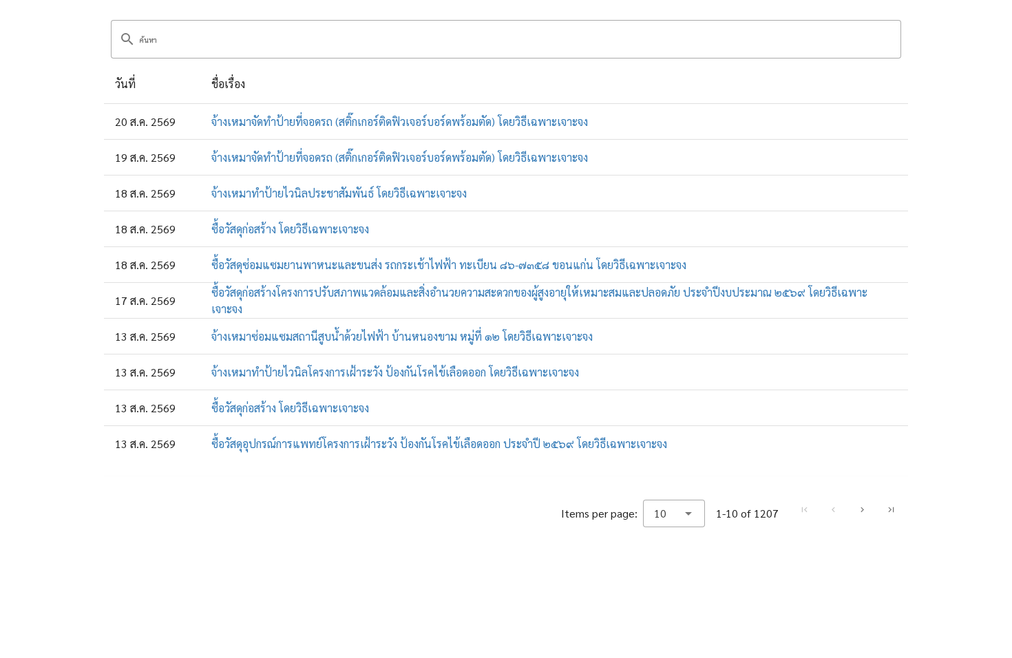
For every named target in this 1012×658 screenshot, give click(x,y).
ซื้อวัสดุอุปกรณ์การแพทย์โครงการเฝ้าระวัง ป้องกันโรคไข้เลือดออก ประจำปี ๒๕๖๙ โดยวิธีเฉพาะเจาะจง (439, 443)
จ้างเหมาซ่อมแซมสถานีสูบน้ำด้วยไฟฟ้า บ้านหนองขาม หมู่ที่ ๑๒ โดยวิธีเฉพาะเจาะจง (402, 336)
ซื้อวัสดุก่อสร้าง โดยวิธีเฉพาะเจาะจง (290, 229)
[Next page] (862, 510)
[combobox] (674, 513)
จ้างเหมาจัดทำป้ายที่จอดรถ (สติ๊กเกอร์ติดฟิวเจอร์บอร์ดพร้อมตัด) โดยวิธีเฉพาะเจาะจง (399, 121)
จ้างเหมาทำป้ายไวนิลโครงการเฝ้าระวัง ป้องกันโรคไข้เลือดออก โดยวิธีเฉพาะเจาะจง (395, 372)
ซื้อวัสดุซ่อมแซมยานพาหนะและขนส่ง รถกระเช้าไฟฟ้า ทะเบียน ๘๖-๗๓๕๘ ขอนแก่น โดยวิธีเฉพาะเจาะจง (448, 264)
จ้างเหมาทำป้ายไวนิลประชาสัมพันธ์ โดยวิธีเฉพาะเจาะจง (339, 193)
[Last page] (890, 510)
